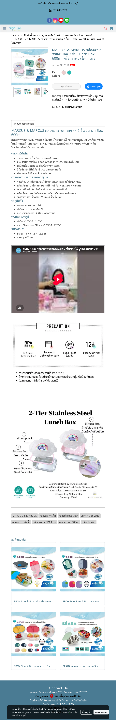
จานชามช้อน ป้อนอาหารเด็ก (78, 96)
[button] (105, 28)
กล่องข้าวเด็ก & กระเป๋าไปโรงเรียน (84, 99)
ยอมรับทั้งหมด (101, 712)
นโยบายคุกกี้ (21, 715)
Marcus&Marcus (72, 107)
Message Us (96, 86)
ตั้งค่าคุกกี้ (86, 712)
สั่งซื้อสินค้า (67, 86)
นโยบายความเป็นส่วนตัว (67, 712)
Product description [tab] (23, 123)
